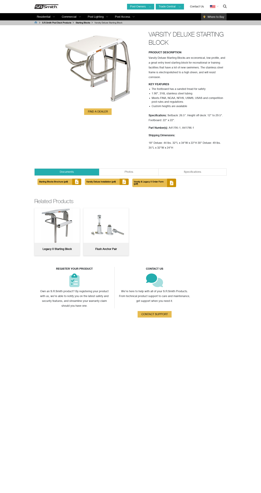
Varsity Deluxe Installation (101, 182)
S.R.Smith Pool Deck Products (56, 23)
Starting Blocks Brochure (53, 182)
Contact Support (154, 314)
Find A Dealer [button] (98, 111)
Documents (67, 172)
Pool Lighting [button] (96, 17)
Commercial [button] (69, 17)
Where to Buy (215, 17)
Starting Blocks (83, 23)
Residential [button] (44, 17)
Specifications (192, 172)
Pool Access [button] (123, 17)
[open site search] (225, 6)
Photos (129, 172)
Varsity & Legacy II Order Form (149, 183)
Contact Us (197, 6)
